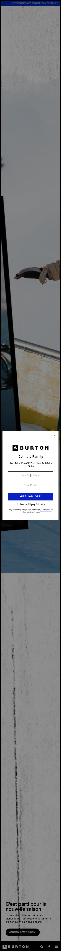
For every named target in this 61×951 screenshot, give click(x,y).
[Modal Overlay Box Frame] (30, 475)
